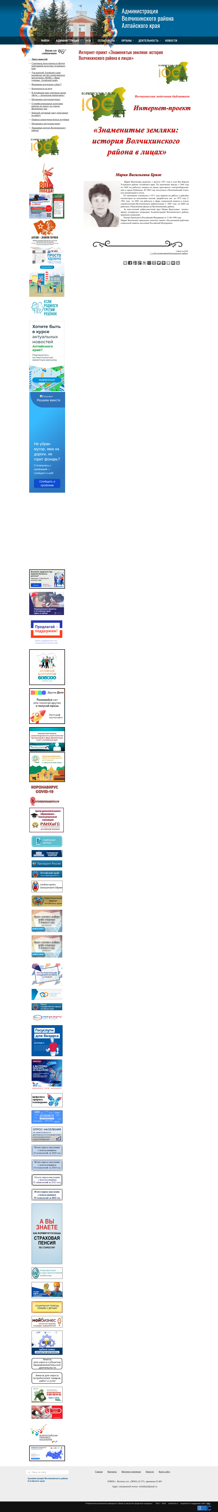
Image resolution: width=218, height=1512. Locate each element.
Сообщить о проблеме (47, 483)
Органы (126, 40)
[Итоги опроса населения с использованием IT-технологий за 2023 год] (47, 1185)
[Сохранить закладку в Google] (135, 263)
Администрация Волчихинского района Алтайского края (148, 18)
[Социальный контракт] (47, 846)
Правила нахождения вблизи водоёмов (50, 119)
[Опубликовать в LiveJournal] (144, 263)
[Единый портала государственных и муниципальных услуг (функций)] (47, 1021)
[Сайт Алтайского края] (47, 877)
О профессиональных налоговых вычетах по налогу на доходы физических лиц (47, 106)
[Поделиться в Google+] (140, 263)
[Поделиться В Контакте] (163, 263)
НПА (88, 40)
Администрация (67, 40)
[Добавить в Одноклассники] (154, 263)
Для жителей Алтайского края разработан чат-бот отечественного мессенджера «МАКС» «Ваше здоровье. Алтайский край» (48, 76)
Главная (99, 1472)
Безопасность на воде (42, 88)
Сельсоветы (106, 40)
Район (45, 40)
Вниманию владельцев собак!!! (47, 84)
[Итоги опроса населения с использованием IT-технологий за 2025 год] (47, 1155)
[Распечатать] (173, 263)
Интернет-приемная (131, 1472)
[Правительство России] (47, 856)
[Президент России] (47, 866)
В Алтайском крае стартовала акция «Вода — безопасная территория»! (48, 94)
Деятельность (148, 40)
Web (208, 1503)
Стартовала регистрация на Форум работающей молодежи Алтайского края (48, 66)
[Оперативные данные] (44, 806)
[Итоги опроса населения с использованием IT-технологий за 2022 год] (47, 1199)
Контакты (112, 1472)
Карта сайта (164, 1472)
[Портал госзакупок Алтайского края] (47, 1009)
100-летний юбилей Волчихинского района (170, 253)
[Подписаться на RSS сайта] (178, 263)
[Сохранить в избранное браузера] (168, 263)
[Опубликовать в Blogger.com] (125, 263)
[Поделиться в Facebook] (130, 263)
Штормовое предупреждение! (46, 99)
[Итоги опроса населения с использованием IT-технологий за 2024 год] (47, 1170)
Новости (171, 40)
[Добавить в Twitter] (159, 263)
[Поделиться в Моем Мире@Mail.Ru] (149, 263)
